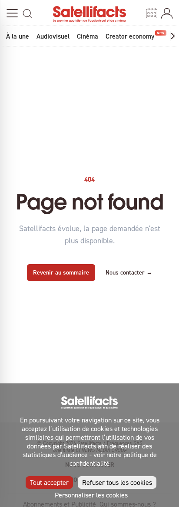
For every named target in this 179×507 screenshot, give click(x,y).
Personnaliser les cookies (91, 495)
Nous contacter (129, 272)
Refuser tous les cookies (117, 482)
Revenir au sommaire (61, 272)
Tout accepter (49, 482)
